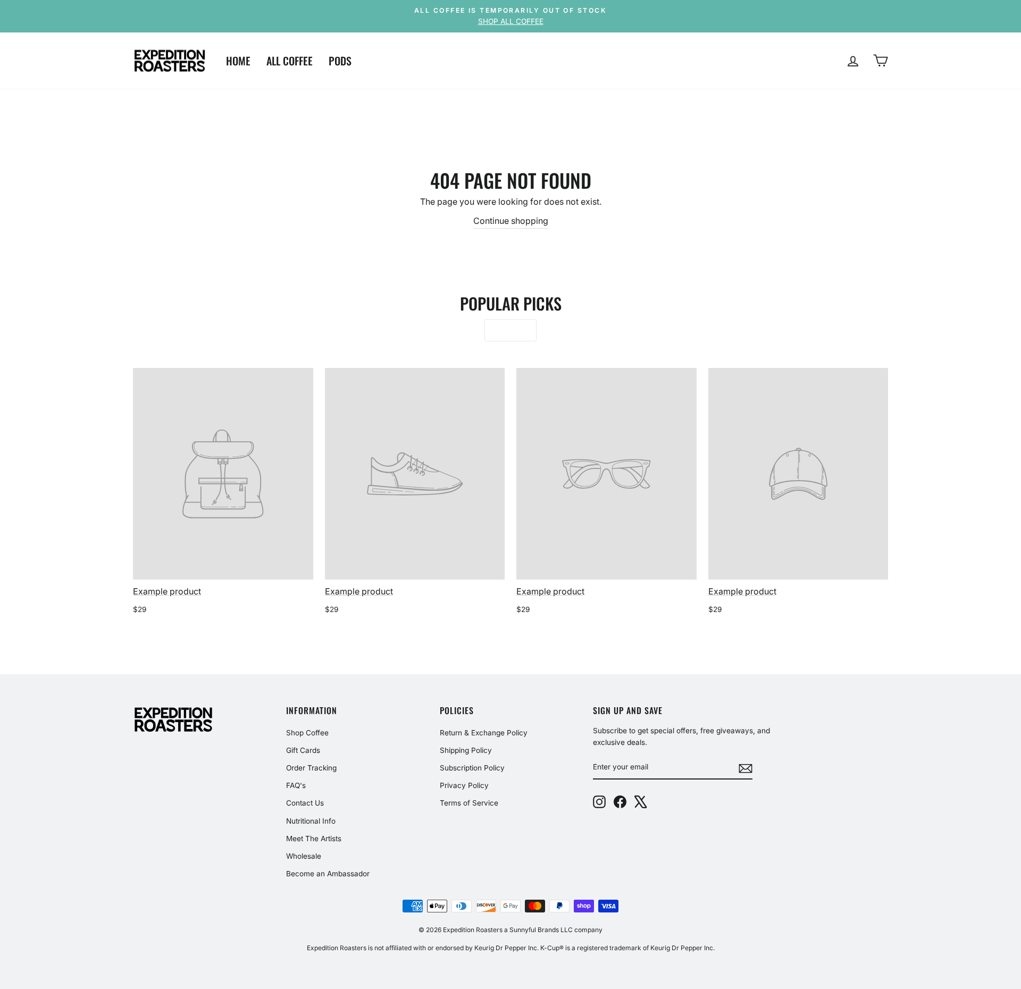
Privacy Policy (464, 785)
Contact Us (305, 803)
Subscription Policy (472, 768)
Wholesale (303, 856)
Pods (340, 61)
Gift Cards (303, 750)
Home (238, 61)
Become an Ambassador (328, 873)
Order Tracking (311, 768)
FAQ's (296, 785)
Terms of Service (469, 803)
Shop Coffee (307, 732)
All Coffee (289, 61)
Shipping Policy (466, 750)
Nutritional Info (311, 821)
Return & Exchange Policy (484, 732)
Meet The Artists (313, 838)
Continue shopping (510, 220)
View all (510, 330)
